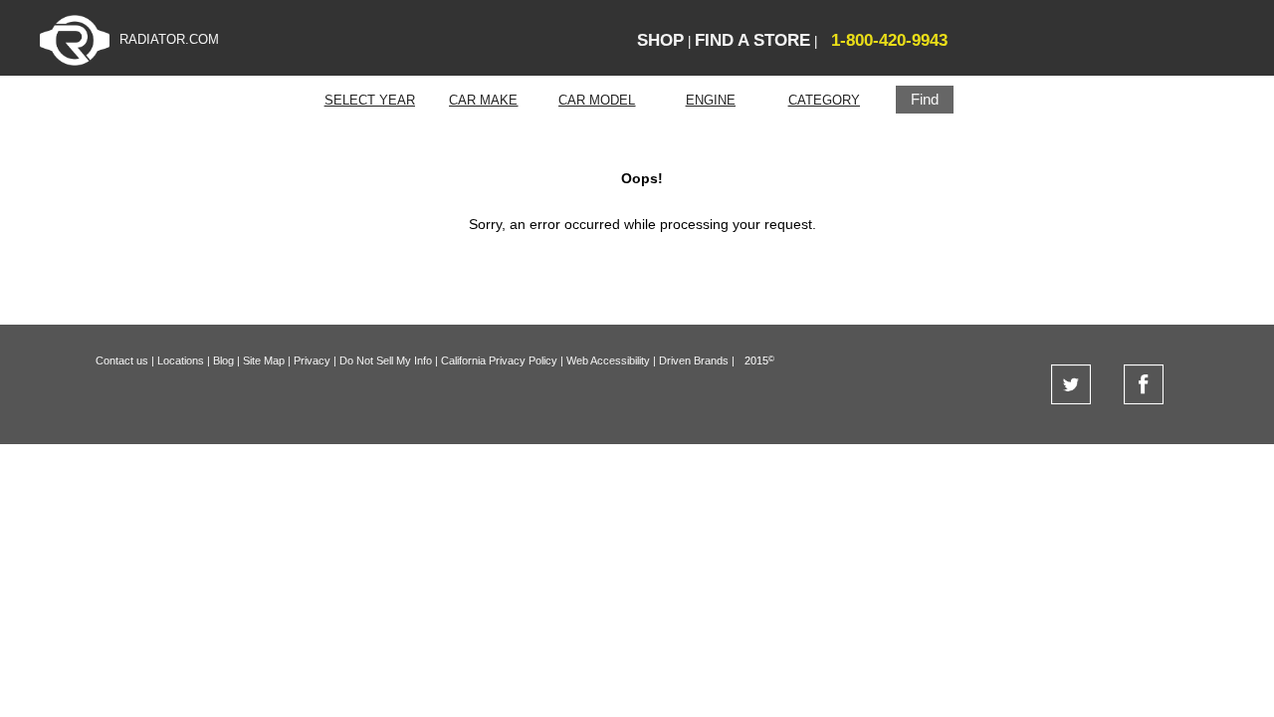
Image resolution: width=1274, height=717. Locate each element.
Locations (180, 360)
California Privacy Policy (499, 360)
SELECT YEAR (369, 100)
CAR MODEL (596, 100)
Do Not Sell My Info (385, 360)
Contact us (122, 360)
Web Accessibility (608, 360)
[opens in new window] (1071, 400)
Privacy (312, 360)
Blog (223, 360)
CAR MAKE (483, 100)
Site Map (264, 360)
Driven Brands (694, 360)
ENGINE (711, 100)
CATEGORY (824, 100)
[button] (925, 100)
